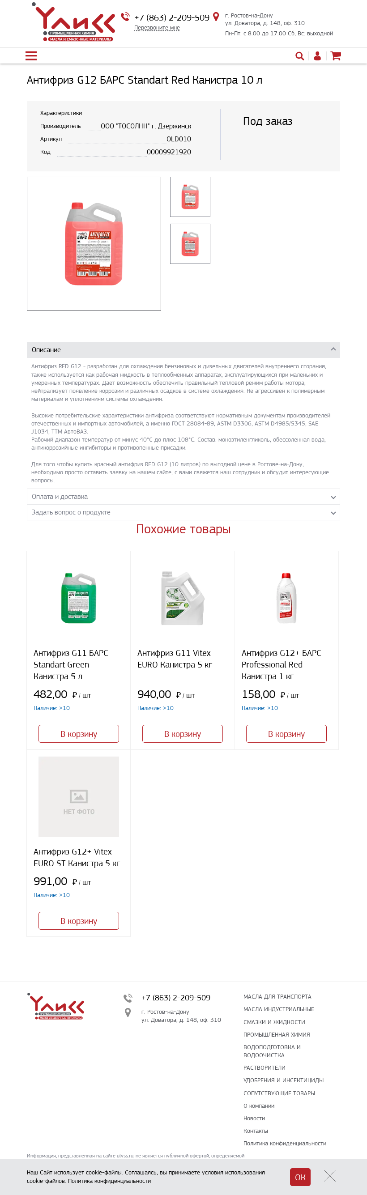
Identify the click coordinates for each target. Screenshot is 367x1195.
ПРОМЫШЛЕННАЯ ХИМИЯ (276, 1034)
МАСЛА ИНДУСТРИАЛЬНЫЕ (278, 1009)
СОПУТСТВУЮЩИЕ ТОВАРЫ (279, 1093)
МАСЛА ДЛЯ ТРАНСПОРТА (277, 996)
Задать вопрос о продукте (71, 512)
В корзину (78, 734)
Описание (46, 349)
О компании (258, 1105)
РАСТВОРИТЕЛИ (264, 1067)
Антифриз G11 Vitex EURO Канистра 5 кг (174, 658)
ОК (300, 1177)
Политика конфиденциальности (284, 1143)
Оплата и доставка (60, 496)
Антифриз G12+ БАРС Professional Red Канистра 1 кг (281, 664)
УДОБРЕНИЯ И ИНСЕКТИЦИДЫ (283, 1080)
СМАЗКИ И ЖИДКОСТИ (274, 1022)
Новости (254, 1118)
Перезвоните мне (157, 27)
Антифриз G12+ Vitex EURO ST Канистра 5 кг (77, 857)
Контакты (255, 1130)
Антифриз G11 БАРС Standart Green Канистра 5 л (71, 664)
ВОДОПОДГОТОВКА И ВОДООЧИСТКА (272, 1051)
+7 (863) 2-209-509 (171, 17)
